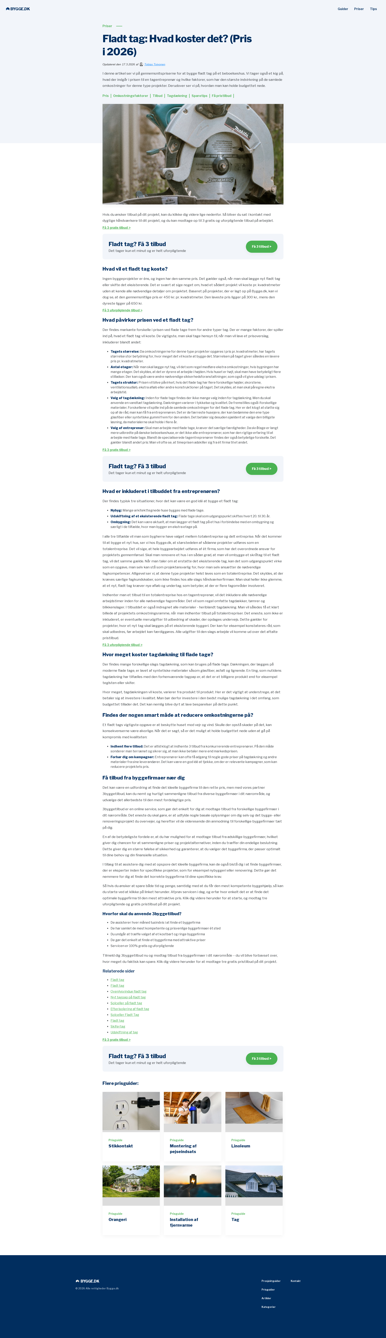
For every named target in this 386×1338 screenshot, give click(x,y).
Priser (359, 9)
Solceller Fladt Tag (125, 1015)
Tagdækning (177, 96)
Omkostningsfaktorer (130, 96)
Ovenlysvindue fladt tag (129, 991)
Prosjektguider (271, 1281)
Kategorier (269, 1306)
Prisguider (268, 1289)
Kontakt (296, 1281)
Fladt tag (117, 980)
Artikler (266, 1298)
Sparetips (199, 96)
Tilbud (157, 96)
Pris (106, 96)
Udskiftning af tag (124, 1032)
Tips (373, 9)
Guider (343, 9)
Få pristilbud (221, 96)
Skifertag (118, 1026)
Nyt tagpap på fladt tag (128, 997)
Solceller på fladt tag (126, 1003)
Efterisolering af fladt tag (130, 1009)
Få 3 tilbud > (261, 247)
